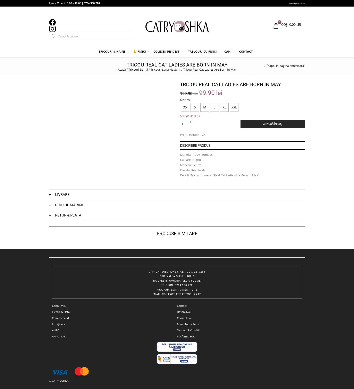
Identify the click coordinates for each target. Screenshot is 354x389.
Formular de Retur (188, 324)
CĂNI (227, 51)
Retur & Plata (68, 215)
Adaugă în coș (273, 123)
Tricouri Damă (138, 69)
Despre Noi (184, 312)
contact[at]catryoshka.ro (182, 294)
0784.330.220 (92, 3)
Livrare (62, 194)
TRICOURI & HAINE (112, 51)
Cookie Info (184, 318)
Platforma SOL (186, 336)
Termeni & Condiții (188, 330)
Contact (182, 306)
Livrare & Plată (61, 312)
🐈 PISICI (139, 51)
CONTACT (246, 51)
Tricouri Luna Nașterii (165, 69)
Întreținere (58, 324)
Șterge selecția (190, 116)
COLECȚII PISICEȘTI (166, 51)
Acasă (122, 69)
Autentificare (297, 3)
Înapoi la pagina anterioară (285, 65)
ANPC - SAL (59, 336)
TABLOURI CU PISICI (202, 51)
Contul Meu (59, 306)
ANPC (55, 330)
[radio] (185, 107)
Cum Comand (60, 318)
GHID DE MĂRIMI (69, 205)
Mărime (185, 100)
